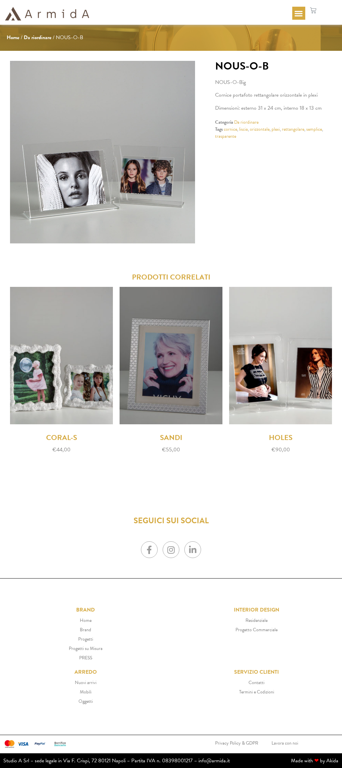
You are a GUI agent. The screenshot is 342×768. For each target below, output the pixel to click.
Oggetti (85, 701)
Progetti (85, 639)
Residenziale (256, 620)
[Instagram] (171, 549)
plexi (276, 129)
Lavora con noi (285, 743)
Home (13, 37)
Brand (85, 629)
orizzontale (260, 129)
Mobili (86, 691)
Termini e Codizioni (256, 691)
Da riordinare (37, 37)
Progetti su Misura (86, 648)
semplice (314, 129)
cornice (230, 129)
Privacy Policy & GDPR (236, 743)
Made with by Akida (314, 761)
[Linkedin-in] (192, 549)
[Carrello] (313, 10)
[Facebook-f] (149, 549)
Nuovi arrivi (86, 682)
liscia (243, 129)
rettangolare (293, 129)
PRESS (85, 657)
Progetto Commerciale (256, 629)
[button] (298, 13)
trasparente (225, 136)
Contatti (256, 682)
